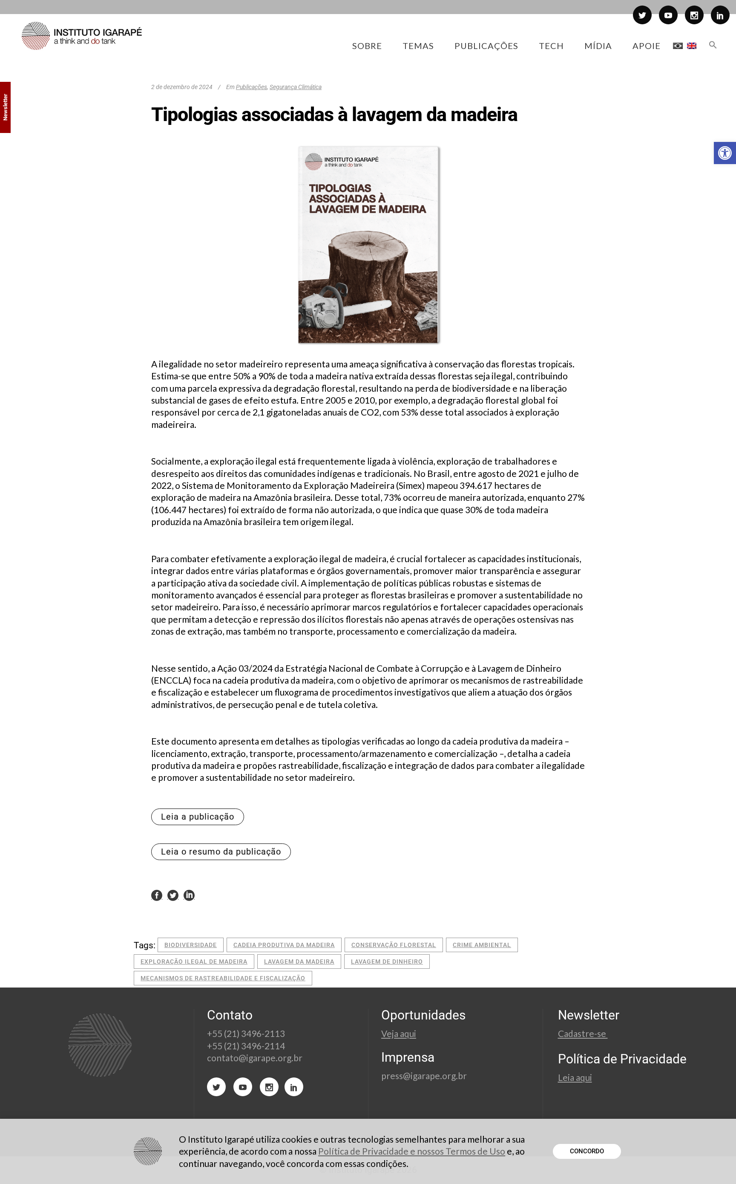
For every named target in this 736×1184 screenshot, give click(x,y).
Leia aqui (575, 1077)
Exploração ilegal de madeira (194, 961)
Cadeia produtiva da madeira (284, 944)
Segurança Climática (296, 87)
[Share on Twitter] (172, 895)
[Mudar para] (678, 45)
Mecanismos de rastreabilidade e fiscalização (223, 978)
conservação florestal (393, 944)
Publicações (251, 87)
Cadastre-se (583, 1033)
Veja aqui (398, 1033)
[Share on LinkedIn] (189, 895)
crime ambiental (482, 944)
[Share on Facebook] (156, 895)
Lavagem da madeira (299, 961)
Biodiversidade (190, 944)
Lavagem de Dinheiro (387, 961)
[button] (725, 153)
